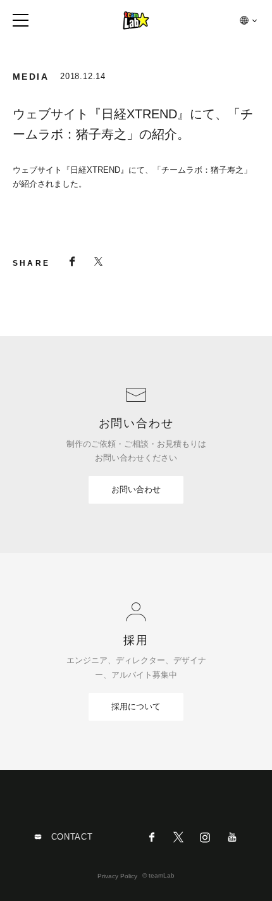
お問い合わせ (136, 489)
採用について (136, 706)
